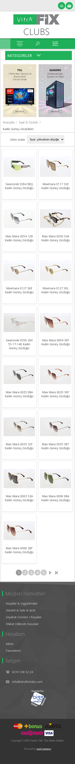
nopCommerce (44, 748)
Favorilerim (13, 651)
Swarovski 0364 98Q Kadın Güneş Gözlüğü (19, 186)
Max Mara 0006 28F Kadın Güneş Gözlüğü (19, 550)
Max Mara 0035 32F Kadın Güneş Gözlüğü (19, 446)
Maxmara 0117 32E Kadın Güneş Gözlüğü (55, 186)
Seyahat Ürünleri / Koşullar (23, 617)
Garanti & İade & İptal (20, 610)
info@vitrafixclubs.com (27, 682)
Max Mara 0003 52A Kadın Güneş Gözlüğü (19, 498)
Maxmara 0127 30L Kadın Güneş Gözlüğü (55, 290)
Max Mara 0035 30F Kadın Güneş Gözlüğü (55, 394)
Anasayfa (9, 122)
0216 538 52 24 (22, 672)
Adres (10, 644)
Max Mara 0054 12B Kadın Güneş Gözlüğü (19, 238)
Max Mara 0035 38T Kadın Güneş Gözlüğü (55, 446)
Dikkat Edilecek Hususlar (22, 624)
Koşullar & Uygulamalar (22, 603)
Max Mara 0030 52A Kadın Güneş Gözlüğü (55, 238)
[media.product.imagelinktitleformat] (19, 166)
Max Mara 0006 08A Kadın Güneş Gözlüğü (55, 498)
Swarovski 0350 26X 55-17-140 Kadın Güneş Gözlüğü (19, 344)
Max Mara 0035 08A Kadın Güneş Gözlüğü (19, 394)
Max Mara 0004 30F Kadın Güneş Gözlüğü (55, 342)
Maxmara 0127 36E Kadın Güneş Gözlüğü (19, 290)
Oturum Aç (61, 5)
